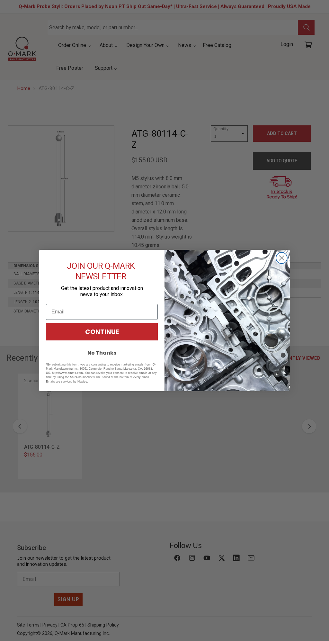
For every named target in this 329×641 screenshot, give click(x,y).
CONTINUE (102, 331)
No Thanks (101, 353)
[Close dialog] (281, 258)
